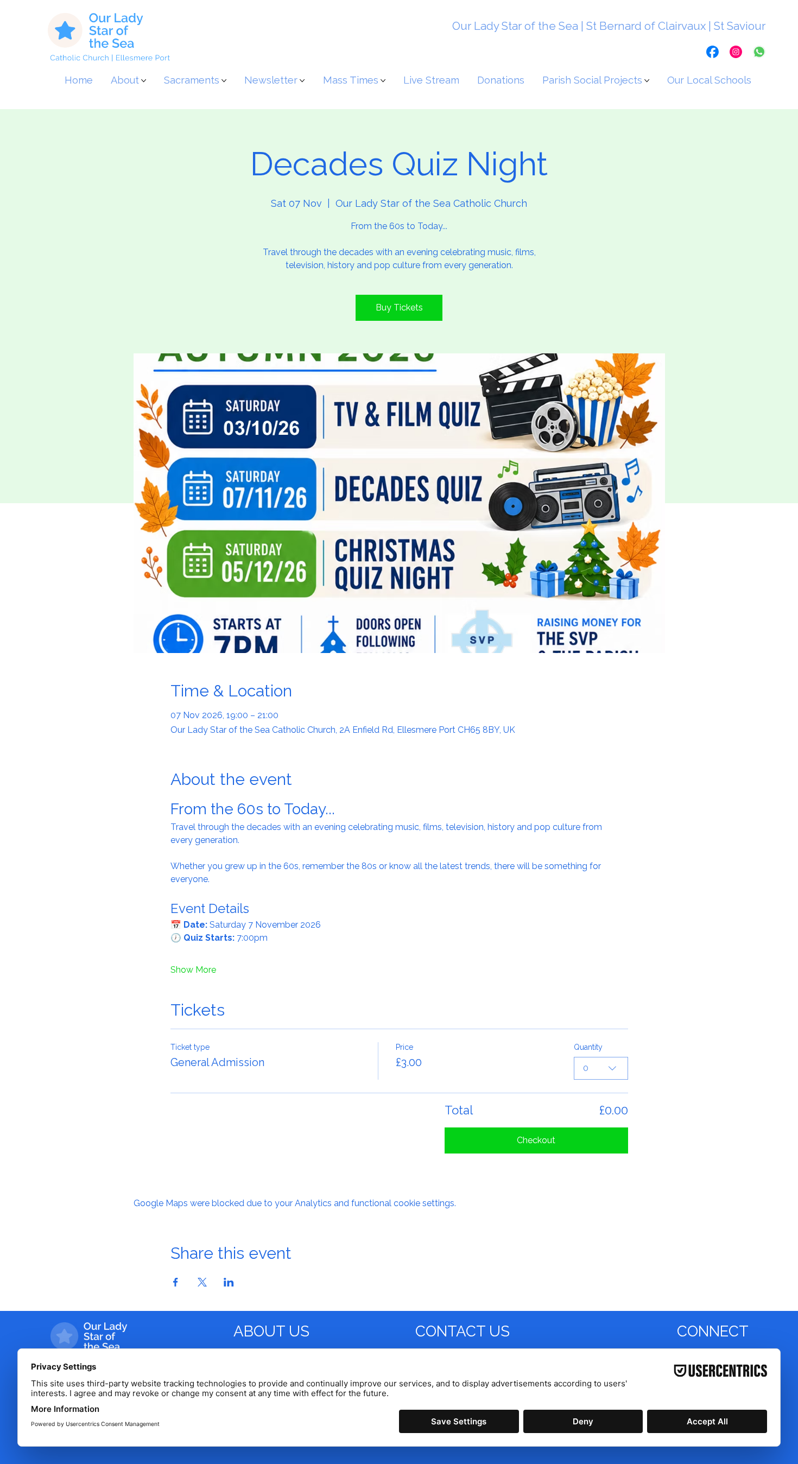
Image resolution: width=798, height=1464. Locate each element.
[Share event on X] (202, 1282)
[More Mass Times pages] (383, 80)
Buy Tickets (399, 307)
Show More (193, 970)
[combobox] (601, 1068)
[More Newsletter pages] (302, 80)
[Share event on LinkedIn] (229, 1282)
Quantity (588, 1047)
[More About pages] (143, 80)
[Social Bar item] (712, 52)
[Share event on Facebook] (175, 1282)
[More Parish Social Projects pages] (646, 80)
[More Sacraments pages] (223, 80)
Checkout (536, 1140)
